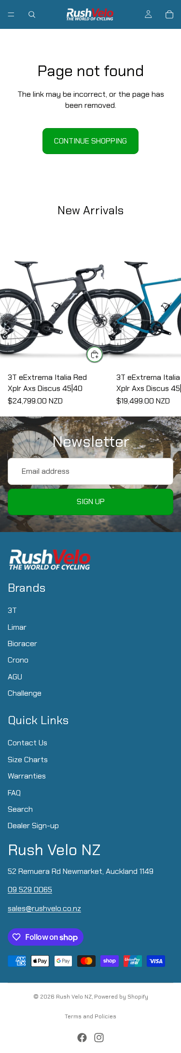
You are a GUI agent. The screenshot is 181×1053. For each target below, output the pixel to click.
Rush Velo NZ (74, 997)
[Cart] (169, 14)
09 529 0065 (30, 889)
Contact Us (27, 743)
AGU (15, 676)
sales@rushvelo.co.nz (44, 908)
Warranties (27, 776)
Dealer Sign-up (33, 825)
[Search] (31, 14)
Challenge (25, 693)
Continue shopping (90, 141)
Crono (18, 660)
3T (12, 610)
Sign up (91, 501)
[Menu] (11, 14)
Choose (102, 354)
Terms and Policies (90, 1016)
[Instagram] (99, 1037)
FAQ (14, 792)
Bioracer (22, 643)
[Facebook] (82, 1037)
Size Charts (28, 759)
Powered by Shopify (121, 997)
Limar (17, 627)
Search (20, 809)
